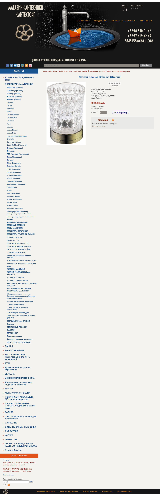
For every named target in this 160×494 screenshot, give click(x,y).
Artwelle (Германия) (15, 91)
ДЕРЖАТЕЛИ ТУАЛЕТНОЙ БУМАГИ (20, 234)
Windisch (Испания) (14, 208)
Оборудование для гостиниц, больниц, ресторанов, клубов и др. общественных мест (21, 296)
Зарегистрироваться (69, 491)
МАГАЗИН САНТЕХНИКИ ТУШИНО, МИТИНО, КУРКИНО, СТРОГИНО (17, 470)
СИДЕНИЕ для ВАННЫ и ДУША (20, 427)
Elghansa (10, 151)
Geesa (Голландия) (14, 157)
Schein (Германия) (14, 199)
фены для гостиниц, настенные (19, 339)
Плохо (112, 83)
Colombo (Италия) (14, 142)
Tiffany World (12, 202)
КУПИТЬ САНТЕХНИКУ (123, 21)
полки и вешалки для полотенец (20, 301)
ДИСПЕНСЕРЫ (13, 240)
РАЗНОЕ (9, 412)
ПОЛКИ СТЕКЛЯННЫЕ (15, 304)
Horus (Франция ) (14, 172)
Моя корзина (137, 6)
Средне (114, 83)
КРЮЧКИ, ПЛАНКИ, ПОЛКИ (17, 280)
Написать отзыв (98, 126)
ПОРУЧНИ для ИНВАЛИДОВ (18, 313)
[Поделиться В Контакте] (11, 65)
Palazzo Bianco (13, 115)
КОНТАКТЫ (146, 21)
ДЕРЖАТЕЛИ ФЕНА (14, 237)
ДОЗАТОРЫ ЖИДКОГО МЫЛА (19, 246)
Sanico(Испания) (13, 196)
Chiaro (9, 106)
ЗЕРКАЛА (10, 374)
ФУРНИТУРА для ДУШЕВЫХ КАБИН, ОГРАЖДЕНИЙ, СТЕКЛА (21, 445)
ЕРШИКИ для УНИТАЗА (16, 252)
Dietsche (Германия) (15, 148)
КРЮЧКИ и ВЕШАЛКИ (15, 277)
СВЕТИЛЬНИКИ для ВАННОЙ (18, 321)
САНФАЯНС (11, 423)
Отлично (119, 83)
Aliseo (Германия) (14, 94)
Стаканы (10, 324)
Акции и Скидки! (13, 450)
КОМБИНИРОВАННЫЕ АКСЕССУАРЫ (21, 261)
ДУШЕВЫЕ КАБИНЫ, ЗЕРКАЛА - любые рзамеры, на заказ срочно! (19, 464)
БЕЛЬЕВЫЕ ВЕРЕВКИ (16, 225)
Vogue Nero (11, 133)
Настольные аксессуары (17, 136)
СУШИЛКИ (11, 330)
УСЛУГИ (9, 435)
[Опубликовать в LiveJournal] (18, 65)
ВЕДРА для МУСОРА (15, 228)
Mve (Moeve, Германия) (16, 184)
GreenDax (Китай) (13, 166)
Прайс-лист (107, 491)
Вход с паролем (90, 491)
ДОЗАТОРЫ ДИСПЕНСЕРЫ (17, 243)
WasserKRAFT (12, 205)
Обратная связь (125, 491)
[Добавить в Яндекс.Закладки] (30, 65)
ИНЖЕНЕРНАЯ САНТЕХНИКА (20, 378)
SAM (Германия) (13, 193)
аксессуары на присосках (17, 222)
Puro (9, 124)
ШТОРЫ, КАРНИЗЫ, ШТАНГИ (18, 342)
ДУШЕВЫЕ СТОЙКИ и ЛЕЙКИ (18, 249)
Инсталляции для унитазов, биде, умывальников (19, 383)
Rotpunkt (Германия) (15, 88)
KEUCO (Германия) (14, 175)
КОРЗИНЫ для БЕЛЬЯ (16, 269)
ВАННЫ (9, 346)
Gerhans (10, 160)
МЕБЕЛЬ (9, 389)
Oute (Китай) (12, 187)
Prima (9, 190)
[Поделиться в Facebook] (7, 65)
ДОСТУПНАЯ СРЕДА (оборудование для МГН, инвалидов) (17, 357)
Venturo (10, 127)
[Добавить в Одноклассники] (26, 65)
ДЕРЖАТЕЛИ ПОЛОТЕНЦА (17, 231)
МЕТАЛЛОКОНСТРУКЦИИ (17, 393)
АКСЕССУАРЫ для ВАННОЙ (19, 84)
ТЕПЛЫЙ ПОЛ (12, 333)
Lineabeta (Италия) (14, 181)
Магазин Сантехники (46, 491)
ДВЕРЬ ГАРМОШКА (14, 350)
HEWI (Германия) (13, 169)
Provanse (10, 121)
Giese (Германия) (13, 163)
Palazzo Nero (12, 118)
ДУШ (7, 363)
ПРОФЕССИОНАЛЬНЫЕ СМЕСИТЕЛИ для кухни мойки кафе (20, 405)
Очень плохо (109, 83)
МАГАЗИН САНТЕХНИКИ (53, 71)
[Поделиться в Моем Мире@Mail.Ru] (22, 65)
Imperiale (10, 109)
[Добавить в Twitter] (15, 65)
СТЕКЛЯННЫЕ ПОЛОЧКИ (17, 327)
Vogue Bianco (12, 130)
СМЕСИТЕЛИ (11, 431)
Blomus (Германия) (14, 97)
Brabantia (10, 139)
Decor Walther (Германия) (17, 145)
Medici (9, 112)
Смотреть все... (8, 475)
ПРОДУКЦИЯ (100, 21)
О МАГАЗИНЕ (83, 21)
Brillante (10, 103)
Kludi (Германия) (13, 178)
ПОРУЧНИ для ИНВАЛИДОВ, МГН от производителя (19, 398)
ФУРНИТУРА (11, 439)
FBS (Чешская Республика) (18, 154)
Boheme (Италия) (13, 100)
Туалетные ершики (14, 336)
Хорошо (117, 83)
